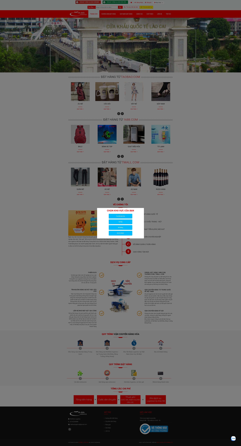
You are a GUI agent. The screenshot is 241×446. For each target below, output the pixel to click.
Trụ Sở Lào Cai (120, 216)
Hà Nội (120, 222)
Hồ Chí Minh (120, 233)
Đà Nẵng (120, 227)
